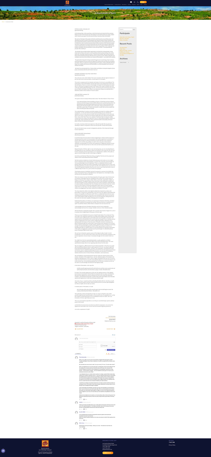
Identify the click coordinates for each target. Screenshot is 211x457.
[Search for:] (126, 29)
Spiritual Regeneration (109, 4)
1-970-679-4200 (106, 448)
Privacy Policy (172, 445)
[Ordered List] (86, 342)
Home (3, 21)
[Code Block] (90, 342)
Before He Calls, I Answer (126, 50)
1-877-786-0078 (106, 446)
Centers (129, 4)
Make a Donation (124, 40)
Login (114, 334)
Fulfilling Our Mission (124, 52)
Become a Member (124, 38)
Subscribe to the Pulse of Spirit (127, 37)
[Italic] (81, 342)
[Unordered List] (87, 342)
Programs (134, 4)
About (138, 4)
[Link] (92, 342)
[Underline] (83, 342)
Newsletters (124, 4)
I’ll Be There (122, 49)
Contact (145, 4)
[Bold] (80, 342)
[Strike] (84, 342)
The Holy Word (123, 47)
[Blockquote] (89, 342)
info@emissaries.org (107, 449)
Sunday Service (118, 4)
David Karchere (82, 325)
